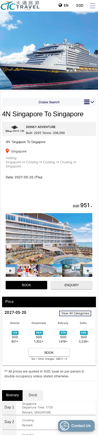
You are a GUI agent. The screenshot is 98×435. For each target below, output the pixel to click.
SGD (79, 5)
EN (65, 5)
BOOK (26, 285)
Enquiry (71, 285)
